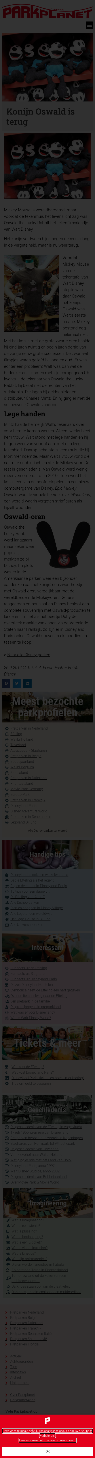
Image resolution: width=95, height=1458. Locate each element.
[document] (47, 729)
